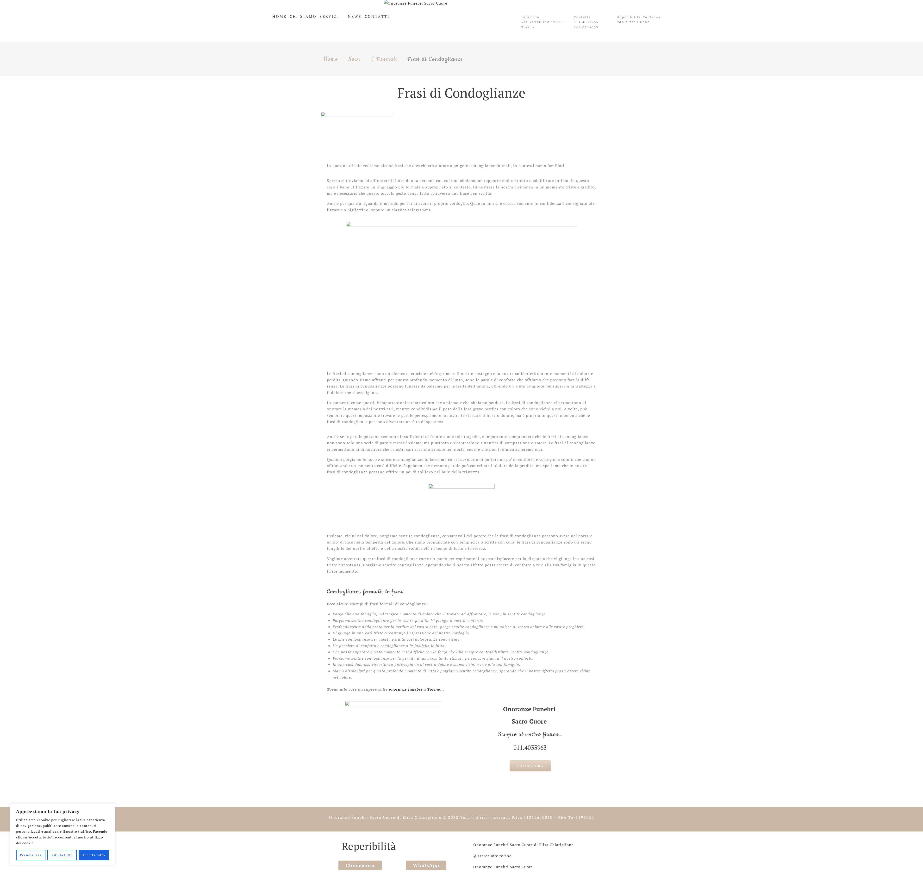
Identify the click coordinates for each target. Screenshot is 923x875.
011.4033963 (586, 22)
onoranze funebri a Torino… (416, 689)
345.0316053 (586, 27)
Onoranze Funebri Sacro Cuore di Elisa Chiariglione (385, 817)
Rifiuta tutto (62, 855)
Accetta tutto (93, 855)
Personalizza (31, 855)
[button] (530, 765)
